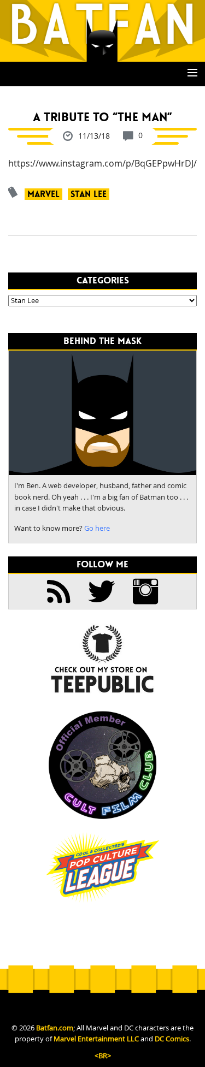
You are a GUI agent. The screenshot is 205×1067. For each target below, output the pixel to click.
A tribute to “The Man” (102, 117)
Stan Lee (89, 194)
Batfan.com (54, 1028)
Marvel (43, 194)
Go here (97, 528)
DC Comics (172, 1039)
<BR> (103, 1055)
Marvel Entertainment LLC (96, 1039)
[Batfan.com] (102, 30)
